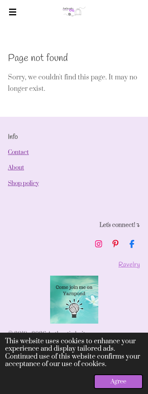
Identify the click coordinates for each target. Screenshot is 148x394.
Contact (18, 152)
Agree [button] (118, 381)
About (16, 167)
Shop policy (23, 183)
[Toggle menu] (12, 12)
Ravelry (129, 264)
